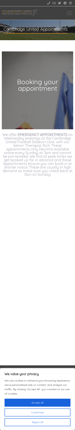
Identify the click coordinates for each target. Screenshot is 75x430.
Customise (37, 412)
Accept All (37, 402)
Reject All (37, 422)
